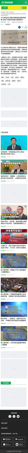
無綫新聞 (3, 12)
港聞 (7, 12)
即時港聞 (11, 12)
